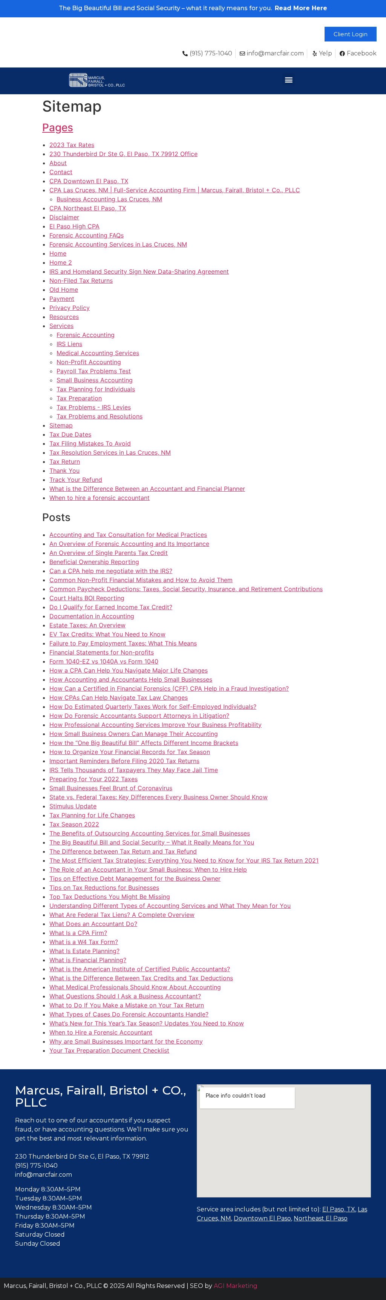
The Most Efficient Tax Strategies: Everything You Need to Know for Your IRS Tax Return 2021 (184, 860)
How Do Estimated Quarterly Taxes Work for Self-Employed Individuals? (152, 706)
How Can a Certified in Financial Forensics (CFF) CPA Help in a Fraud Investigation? (169, 688)
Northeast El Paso (321, 1218)
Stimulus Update (72, 806)
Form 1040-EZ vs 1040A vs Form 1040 (103, 661)
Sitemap (61, 425)
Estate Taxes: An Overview (87, 625)
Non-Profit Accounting (89, 362)
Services (61, 326)
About (58, 163)
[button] (351, 34)
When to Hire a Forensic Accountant (100, 1032)
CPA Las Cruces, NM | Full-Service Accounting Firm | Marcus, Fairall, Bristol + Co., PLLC (174, 190)
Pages (57, 127)
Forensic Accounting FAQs (86, 235)
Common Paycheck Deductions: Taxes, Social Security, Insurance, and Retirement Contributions (186, 589)
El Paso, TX (338, 1209)
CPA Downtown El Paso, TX (88, 181)
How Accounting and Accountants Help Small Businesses (130, 679)
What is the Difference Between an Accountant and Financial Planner (147, 488)
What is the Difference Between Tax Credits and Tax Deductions (141, 978)
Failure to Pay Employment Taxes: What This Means (123, 643)
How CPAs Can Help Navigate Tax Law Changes (118, 697)
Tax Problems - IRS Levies (94, 407)
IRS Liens (69, 344)
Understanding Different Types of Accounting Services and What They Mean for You (170, 905)
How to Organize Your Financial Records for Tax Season (129, 752)
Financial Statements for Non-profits (101, 652)
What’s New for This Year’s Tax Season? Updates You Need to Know (146, 1023)
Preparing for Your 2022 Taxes (93, 779)
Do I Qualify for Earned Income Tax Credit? (110, 607)
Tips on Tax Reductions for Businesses (104, 887)
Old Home (63, 289)
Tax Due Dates (70, 434)
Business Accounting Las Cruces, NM (109, 199)
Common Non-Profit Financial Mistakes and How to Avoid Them (141, 580)
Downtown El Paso (262, 1218)
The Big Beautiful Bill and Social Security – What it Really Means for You (151, 842)
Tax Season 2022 (74, 824)
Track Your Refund (75, 479)
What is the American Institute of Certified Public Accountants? (139, 969)
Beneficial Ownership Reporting (94, 562)
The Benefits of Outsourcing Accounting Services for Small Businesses (149, 833)
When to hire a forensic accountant (99, 497)
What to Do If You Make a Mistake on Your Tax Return (126, 1005)
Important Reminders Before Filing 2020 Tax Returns (124, 761)
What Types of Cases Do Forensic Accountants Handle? (128, 1014)
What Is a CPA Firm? (78, 933)
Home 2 (60, 262)
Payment (61, 298)
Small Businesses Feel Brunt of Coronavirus (110, 788)
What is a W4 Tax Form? (83, 942)
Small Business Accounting (95, 380)
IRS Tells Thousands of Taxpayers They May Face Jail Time (133, 770)
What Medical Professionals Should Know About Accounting (135, 987)
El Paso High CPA (74, 226)
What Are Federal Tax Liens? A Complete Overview (122, 914)
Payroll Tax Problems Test (94, 371)
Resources (64, 316)
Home (57, 253)
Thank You (64, 470)
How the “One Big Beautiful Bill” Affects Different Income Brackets (143, 743)
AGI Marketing (235, 1285)
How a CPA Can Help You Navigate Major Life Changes (128, 670)
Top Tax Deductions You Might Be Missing (109, 896)
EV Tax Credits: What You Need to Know (107, 634)
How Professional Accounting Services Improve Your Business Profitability (155, 724)
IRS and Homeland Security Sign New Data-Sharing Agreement (139, 271)
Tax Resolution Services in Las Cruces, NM (110, 452)
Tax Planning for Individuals (96, 389)
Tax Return (64, 461)
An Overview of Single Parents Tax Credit (108, 552)
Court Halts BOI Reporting (86, 598)
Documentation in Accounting (91, 616)
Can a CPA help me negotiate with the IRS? (110, 571)
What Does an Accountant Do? (93, 923)
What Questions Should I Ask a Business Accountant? (125, 996)
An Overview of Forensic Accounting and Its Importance (129, 543)
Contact (60, 172)
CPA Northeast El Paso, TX (87, 208)
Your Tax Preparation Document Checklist (109, 1050)
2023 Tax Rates (71, 145)
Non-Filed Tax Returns (81, 280)
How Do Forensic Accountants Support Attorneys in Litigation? (139, 715)
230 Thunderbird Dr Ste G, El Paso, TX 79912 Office (123, 154)
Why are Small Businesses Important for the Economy (126, 1041)
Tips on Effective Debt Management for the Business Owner (135, 878)
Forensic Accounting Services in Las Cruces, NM (118, 244)
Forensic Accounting (86, 335)
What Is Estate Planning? (84, 951)
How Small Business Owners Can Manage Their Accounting (133, 733)
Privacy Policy (69, 307)
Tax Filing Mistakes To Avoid (90, 443)
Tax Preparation (79, 398)
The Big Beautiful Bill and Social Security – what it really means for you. (193, 8)
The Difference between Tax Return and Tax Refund (123, 851)
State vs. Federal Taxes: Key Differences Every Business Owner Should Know (158, 797)
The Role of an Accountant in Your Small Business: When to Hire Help (148, 869)
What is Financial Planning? (87, 960)
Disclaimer (64, 217)
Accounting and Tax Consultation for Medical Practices (128, 534)
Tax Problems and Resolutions (99, 416)
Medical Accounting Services (98, 353)
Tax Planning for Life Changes (92, 815)
